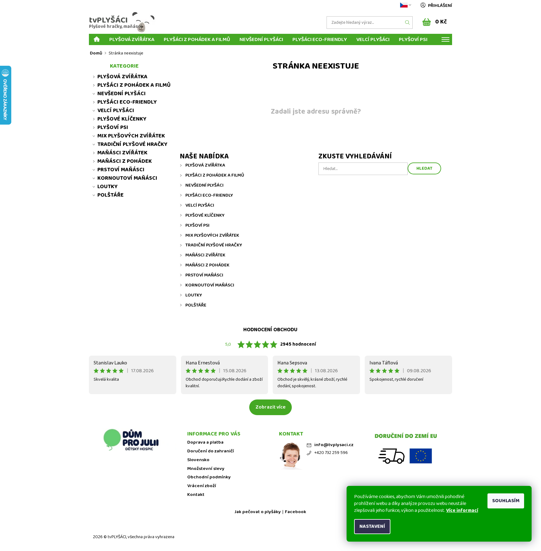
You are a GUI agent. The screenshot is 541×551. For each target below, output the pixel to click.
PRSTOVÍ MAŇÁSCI (204, 275)
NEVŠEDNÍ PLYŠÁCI (261, 39)
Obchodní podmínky (209, 477)
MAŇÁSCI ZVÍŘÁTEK (205, 255)
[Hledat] (408, 22)
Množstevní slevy (205, 469)
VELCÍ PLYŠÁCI (372, 39)
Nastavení (372, 526)
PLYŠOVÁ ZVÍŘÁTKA (131, 39)
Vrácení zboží (201, 486)
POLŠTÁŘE (195, 305)
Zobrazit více (270, 407)
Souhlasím (505, 501)
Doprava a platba (205, 442)
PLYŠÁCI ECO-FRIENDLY (319, 39)
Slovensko (198, 460)
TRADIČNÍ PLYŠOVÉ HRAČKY (213, 245)
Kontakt (195, 495)
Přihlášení (440, 5)
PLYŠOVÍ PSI (413, 39)
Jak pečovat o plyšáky (257, 512)
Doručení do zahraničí (210, 451)
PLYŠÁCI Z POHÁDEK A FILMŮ (197, 39)
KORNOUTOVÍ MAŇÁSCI (209, 285)
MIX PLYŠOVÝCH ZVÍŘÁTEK (212, 235)
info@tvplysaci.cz (333, 445)
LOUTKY (193, 295)
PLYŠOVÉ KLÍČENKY (204, 215)
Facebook (295, 512)
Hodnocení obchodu (270, 330)
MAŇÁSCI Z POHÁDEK (207, 265)
